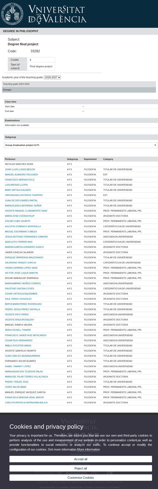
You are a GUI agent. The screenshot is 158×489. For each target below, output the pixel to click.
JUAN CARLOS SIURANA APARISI (22, 356)
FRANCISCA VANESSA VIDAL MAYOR (24, 397)
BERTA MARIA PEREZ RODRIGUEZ (23, 304)
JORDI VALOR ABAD (15, 387)
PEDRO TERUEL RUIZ (16, 382)
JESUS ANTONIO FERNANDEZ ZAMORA (26, 236)
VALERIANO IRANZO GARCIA (20, 262)
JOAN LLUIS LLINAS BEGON (20, 169)
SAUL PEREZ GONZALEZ (18, 299)
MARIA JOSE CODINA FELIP (19, 216)
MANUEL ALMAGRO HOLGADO (21, 174)
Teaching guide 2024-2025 (16, 84)
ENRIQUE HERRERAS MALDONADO (24, 257)
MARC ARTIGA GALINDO (18, 190)
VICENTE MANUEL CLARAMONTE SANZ (26, 211)
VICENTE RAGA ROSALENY (19, 319)
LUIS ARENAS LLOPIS (16, 185)
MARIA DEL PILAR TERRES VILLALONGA (26, 376)
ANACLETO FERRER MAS (18, 242)
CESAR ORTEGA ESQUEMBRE (21, 293)
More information (88, 449)
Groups (7, 89)
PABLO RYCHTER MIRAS (18, 345)
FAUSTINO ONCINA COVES (19, 288)
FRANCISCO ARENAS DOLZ (20, 179)
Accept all (80, 459)
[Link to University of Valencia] (79, 26)
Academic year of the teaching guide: (23, 77)
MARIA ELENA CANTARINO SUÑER (23, 205)
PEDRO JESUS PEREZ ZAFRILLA (22, 309)
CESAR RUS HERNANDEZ (19, 340)
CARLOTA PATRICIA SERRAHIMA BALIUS (26, 402)
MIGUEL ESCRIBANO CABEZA (21, 231)
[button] (155, 145)
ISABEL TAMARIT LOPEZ (18, 366)
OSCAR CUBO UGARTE (17, 221)
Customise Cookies (80, 477)
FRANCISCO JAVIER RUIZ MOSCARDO (25, 335)
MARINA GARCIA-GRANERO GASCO (24, 247)
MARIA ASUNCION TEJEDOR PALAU (24, 371)
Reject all (80, 468)
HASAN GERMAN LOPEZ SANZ (21, 268)
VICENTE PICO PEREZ (17, 314)
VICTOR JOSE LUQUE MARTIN (21, 273)
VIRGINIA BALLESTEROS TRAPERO (24, 195)
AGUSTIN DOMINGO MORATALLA (23, 226)
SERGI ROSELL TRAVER (18, 330)
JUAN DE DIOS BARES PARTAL (21, 200)
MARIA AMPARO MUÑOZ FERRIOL (23, 283)
